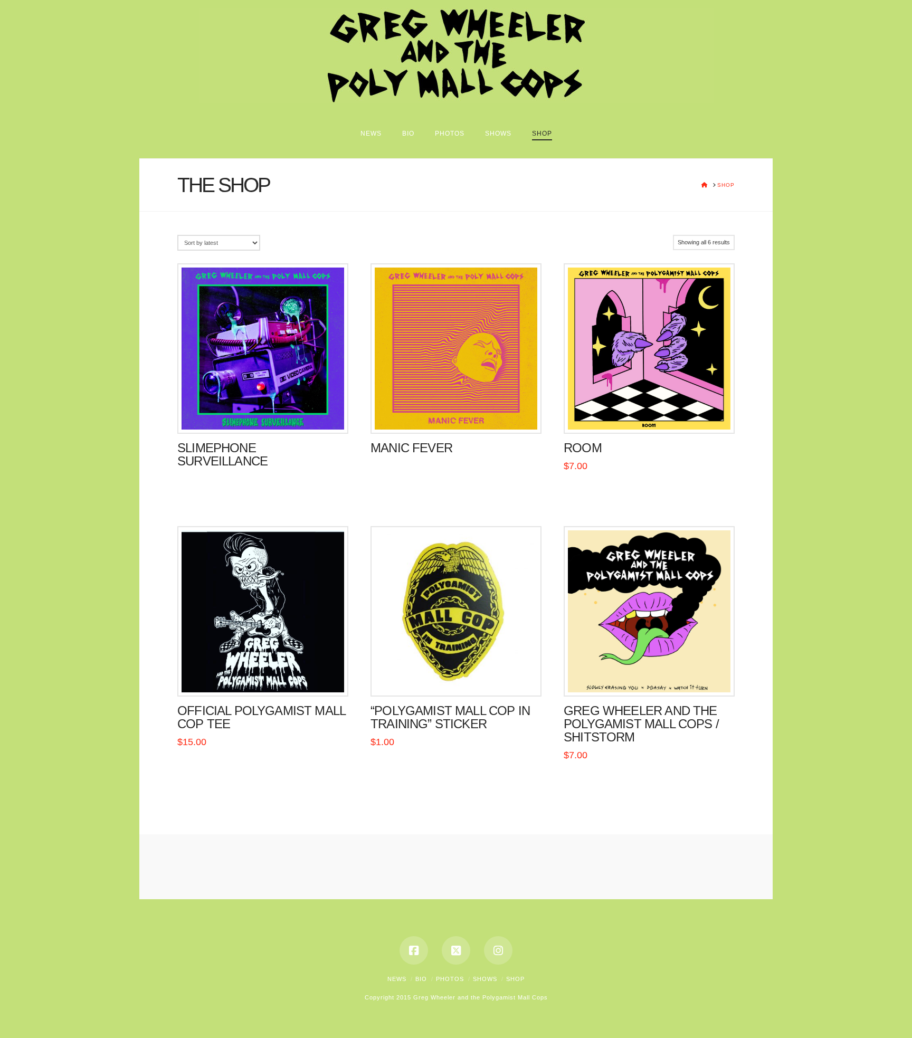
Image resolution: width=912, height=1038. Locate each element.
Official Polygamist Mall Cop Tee (261, 717)
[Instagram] (498, 950)
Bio (421, 979)
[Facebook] (414, 950)
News (396, 979)
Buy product (263, 415)
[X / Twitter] (456, 950)
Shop (515, 979)
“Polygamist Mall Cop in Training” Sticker (450, 717)
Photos (450, 979)
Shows (485, 979)
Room (583, 448)
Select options (262, 677)
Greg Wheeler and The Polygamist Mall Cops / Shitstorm (641, 724)
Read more (649, 415)
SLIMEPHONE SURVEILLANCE (222, 454)
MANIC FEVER (411, 448)
